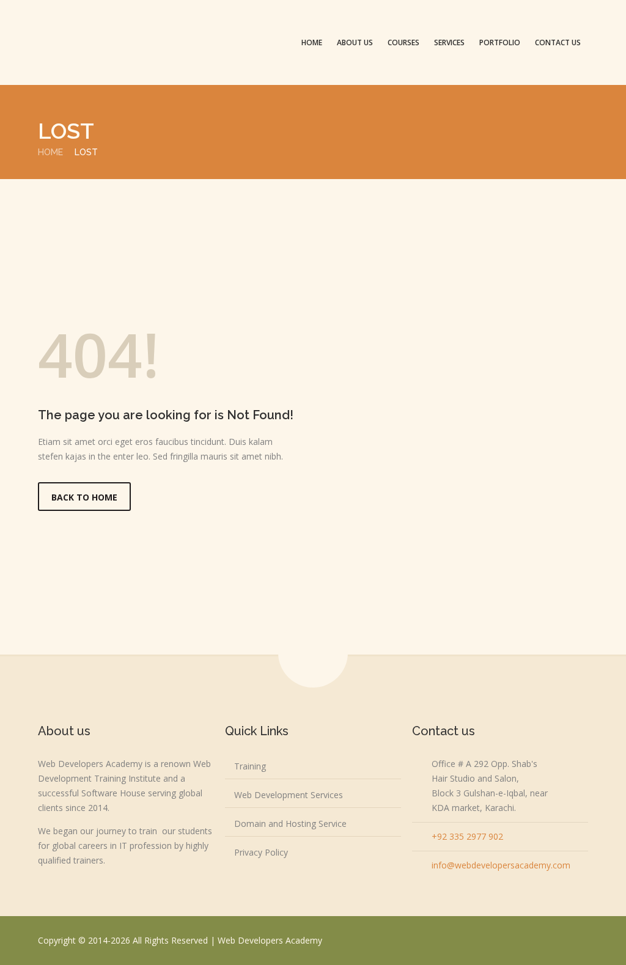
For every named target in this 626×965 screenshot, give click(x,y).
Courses (403, 42)
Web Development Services (288, 795)
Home (311, 42)
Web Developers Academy (270, 940)
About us (355, 42)
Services (449, 42)
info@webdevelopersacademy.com (501, 865)
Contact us (558, 42)
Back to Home (84, 497)
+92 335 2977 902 (467, 836)
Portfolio (499, 42)
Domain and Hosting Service (290, 823)
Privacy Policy (261, 852)
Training (250, 766)
